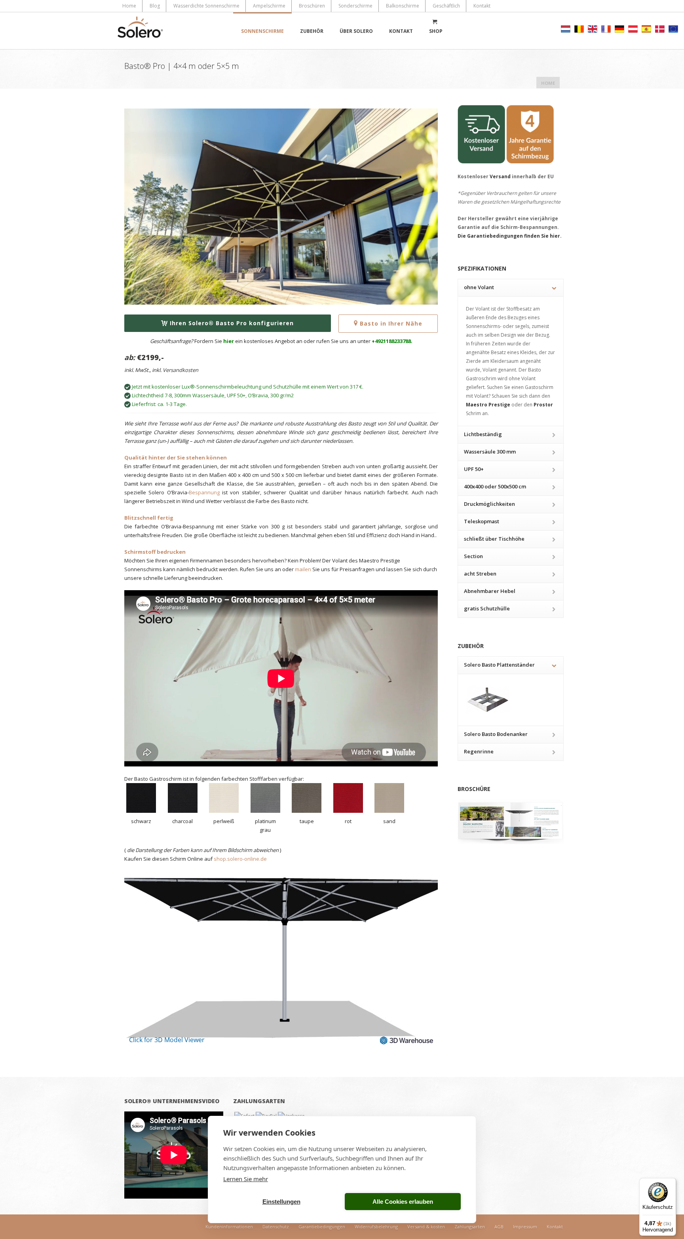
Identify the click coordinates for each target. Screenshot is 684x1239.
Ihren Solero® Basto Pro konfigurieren (232, 323)
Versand (500, 176)
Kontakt (481, 5)
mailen (303, 569)
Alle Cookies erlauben (402, 1201)
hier (228, 341)
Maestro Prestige (488, 404)
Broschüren (312, 5)
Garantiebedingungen (321, 1226)
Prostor (543, 404)
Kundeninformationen (229, 1226)
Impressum (525, 1226)
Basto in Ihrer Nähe (391, 323)
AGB (499, 1226)
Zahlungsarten (469, 1226)
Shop (436, 31)
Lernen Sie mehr (245, 1179)
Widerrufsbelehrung (376, 1226)
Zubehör (311, 31)
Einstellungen (281, 1201)
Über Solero (356, 31)
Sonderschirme (355, 5)
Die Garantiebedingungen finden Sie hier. (510, 236)
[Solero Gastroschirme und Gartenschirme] (140, 30)
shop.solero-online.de (240, 858)
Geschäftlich (446, 5)
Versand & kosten (426, 1226)
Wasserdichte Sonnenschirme (206, 5)
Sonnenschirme (262, 31)
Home (129, 5)
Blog (155, 5)
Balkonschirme (402, 5)
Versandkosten (180, 370)
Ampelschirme (269, 5)
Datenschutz (275, 1226)
